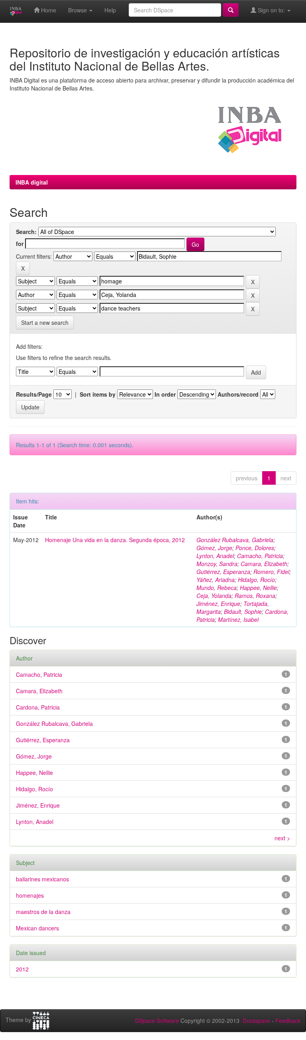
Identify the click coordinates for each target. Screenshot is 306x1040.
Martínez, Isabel (238, 619)
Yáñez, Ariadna (215, 580)
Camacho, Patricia (260, 556)
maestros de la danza (43, 912)
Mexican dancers (37, 928)
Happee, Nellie (258, 588)
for (20, 244)
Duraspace (256, 1020)
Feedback (287, 1020)
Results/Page (34, 394)
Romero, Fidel (271, 572)
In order (165, 394)
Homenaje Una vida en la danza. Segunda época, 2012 (115, 540)
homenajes (30, 895)
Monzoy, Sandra (216, 564)
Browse (78, 10)
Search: (26, 232)
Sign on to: (271, 10)
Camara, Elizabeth (264, 564)
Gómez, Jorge (214, 548)
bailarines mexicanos (42, 879)
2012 (22, 969)
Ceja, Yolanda (213, 596)
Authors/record (238, 394)
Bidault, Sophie (243, 611)
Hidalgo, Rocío (256, 580)
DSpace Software (157, 1020)
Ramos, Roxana (255, 596)
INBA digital (32, 182)
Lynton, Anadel (215, 556)
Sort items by (98, 394)
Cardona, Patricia (38, 707)
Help (110, 10)
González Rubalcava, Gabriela (234, 540)
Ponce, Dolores (254, 548)
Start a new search (45, 322)
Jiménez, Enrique (218, 603)
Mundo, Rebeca (216, 588)
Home (47, 10)
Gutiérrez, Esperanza (223, 572)
